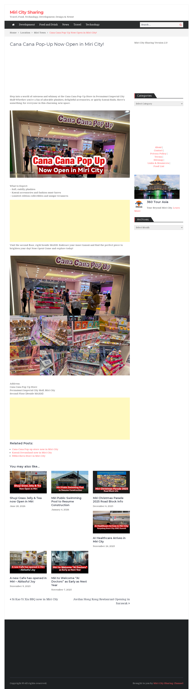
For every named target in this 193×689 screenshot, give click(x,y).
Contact (158, 150)
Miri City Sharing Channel (168, 683)
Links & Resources (158, 163)
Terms (158, 156)
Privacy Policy (158, 153)
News (65, 24)
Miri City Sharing (26, 12)
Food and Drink (48, 24)
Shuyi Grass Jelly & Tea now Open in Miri (26, 499)
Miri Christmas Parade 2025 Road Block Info (108, 499)
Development (27, 24)
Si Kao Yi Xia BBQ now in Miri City (35, 599)
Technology (93, 24)
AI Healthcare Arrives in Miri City (109, 539)
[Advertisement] (70, 72)
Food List (158, 166)
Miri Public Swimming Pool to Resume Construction (66, 501)
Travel (77, 24)
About (158, 147)
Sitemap (158, 160)
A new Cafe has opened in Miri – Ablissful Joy (28, 579)
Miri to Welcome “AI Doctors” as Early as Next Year (69, 581)
